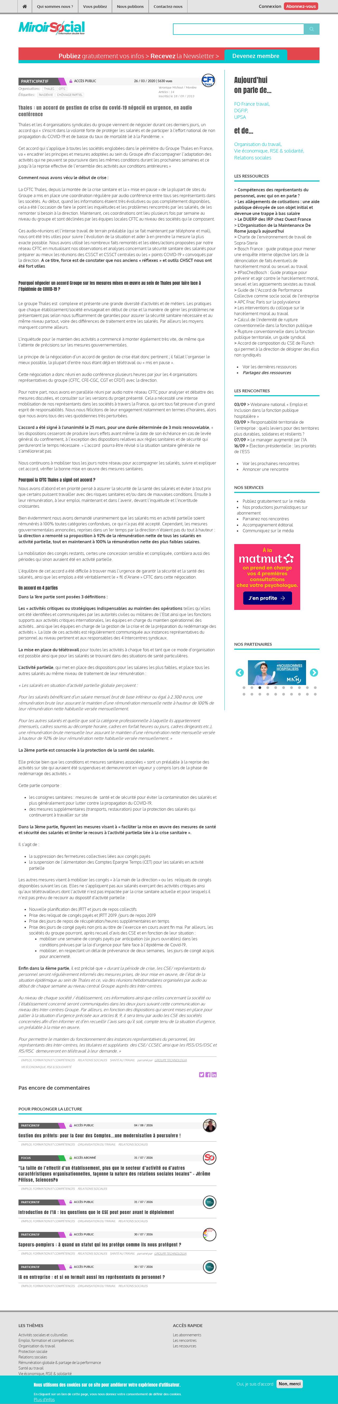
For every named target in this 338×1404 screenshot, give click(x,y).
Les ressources (184, 1346)
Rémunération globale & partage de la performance (59, 1362)
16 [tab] (283, 694)
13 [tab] (259, 694)
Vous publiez (95, 6)
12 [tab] (252, 694)
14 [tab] (267, 694)
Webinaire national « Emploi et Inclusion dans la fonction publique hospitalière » (270, 410)
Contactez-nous (168, 6)
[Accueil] (42, 28)
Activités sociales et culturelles (43, 1335)
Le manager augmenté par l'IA (279, 439)
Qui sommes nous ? (55, 6)
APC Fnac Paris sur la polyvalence (269, 302)
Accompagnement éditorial (268, 524)
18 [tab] (299, 694)
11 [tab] (244, 694)
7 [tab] (291, 688)
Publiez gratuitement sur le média (274, 501)
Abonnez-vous (301, 6)
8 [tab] (299, 688)
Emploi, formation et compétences (48, 1060)
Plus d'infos (44, 1399)
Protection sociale (32, 1351)
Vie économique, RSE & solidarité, (269, 151)
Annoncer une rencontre (266, 469)
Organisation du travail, (258, 144)
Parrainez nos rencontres (266, 518)
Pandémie (46, 95)
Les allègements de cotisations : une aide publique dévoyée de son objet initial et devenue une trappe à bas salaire (277, 207)
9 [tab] (307, 688)
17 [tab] (291, 694)
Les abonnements (187, 1335)
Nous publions (130, 6)
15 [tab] (275, 694)
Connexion (270, 6)
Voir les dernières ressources (270, 366)
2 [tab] (252, 688)
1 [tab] (244, 688)
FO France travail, (252, 104)
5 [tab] (275, 688)
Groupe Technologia (170, 1060)
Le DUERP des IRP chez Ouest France (274, 219)
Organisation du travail (96, 1144)
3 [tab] (259, 688)
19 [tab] (307, 694)
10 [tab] (315, 688)
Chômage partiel (69, 95)
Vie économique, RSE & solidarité (46, 1067)
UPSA (240, 117)
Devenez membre (255, 55)
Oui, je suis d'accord (255, 1384)
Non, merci (290, 1384)
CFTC (62, 89)
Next (314, 673)
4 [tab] (267, 688)
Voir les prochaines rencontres (271, 463)
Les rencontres (184, 1340)
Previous (239, 673)
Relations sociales (92, 1060)
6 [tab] (283, 688)
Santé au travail (122, 1060)
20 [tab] (315, 694)
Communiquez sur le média (268, 530)
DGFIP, (241, 110)
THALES (49, 89)
